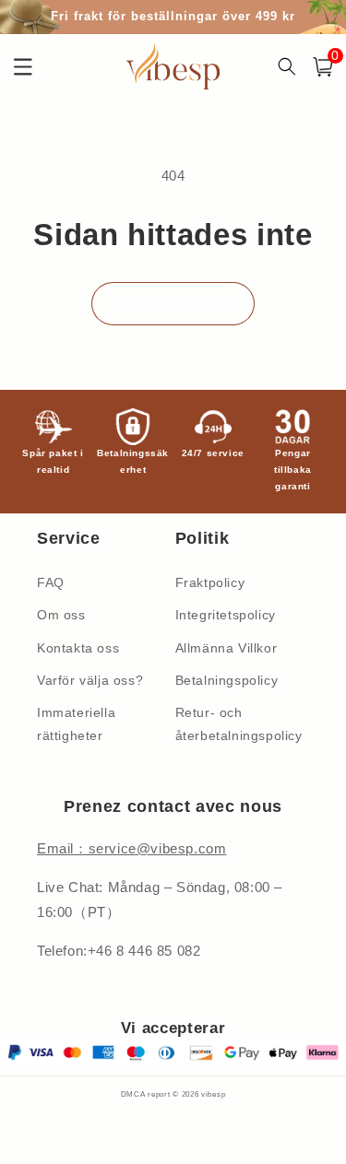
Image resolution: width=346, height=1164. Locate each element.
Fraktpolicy (210, 582)
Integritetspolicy (225, 614)
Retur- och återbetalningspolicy (239, 724)
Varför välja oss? (90, 680)
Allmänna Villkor (226, 648)
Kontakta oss (78, 648)
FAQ (51, 582)
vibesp (213, 1094)
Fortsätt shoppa (173, 303)
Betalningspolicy (227, 680)
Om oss (61, 614)
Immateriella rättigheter (76, 724)
